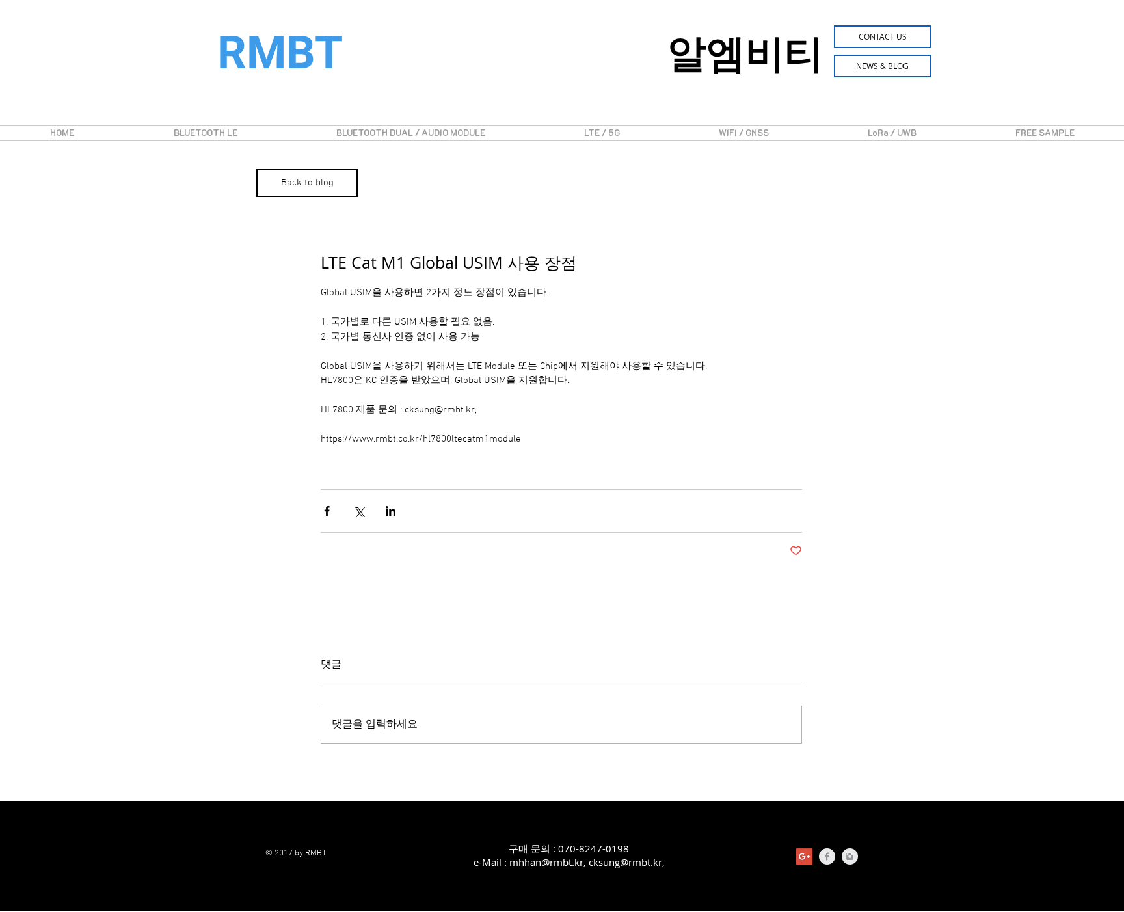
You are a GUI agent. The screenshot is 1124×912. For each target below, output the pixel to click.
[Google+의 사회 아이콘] (804, 856)
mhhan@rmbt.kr (546, 861)
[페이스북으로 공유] (327, 511)
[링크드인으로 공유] (390, 511)
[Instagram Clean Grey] (850, 856)
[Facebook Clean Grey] (827, 856)
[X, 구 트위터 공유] (359, 511)
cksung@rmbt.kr (625, 861)
